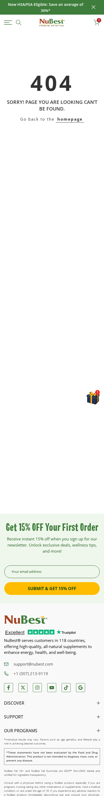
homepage (70, 119)
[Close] (93, 7)
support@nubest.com (33, 664)
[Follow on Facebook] (8, 687)
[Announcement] (45, 7)
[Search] (19, 23)
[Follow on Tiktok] (66, 687)
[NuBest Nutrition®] (52, 23)
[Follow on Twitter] (22, 687)
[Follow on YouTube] (51, 687)
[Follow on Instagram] (37, 687)
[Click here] (9, 22)
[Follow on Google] (80, 687)
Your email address (26, 571)
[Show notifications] (85, 23)
